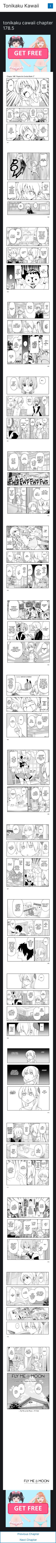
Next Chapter (28, 1540)
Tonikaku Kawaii (21, 6)
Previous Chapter (28, 1534)
